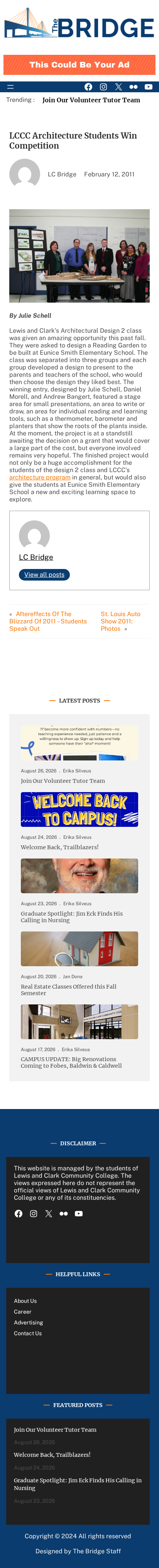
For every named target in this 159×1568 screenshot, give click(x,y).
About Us (25, 1301)
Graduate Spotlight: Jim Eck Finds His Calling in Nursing (72, 917)
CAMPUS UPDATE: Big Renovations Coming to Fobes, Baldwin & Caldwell (71, 1062)
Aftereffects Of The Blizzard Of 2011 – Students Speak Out (48, 621)
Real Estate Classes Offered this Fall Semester (69, 990)
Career (23, 1312)
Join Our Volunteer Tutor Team (91, 100)
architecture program (40, 477)
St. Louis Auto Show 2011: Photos (120, 621)
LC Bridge (36, 557)
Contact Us (28, 1333)
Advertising (28, 1322)
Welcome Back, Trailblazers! (60, 847)
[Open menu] (10, 86)
